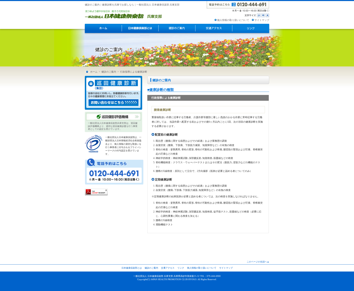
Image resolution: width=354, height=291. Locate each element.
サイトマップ (261, 20)
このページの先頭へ (257, 261)
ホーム (94, 71)
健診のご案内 (108, 71)
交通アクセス (168, 268)
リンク (180, 268)
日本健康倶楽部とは (131, 268)
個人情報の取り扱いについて (233, 20)
